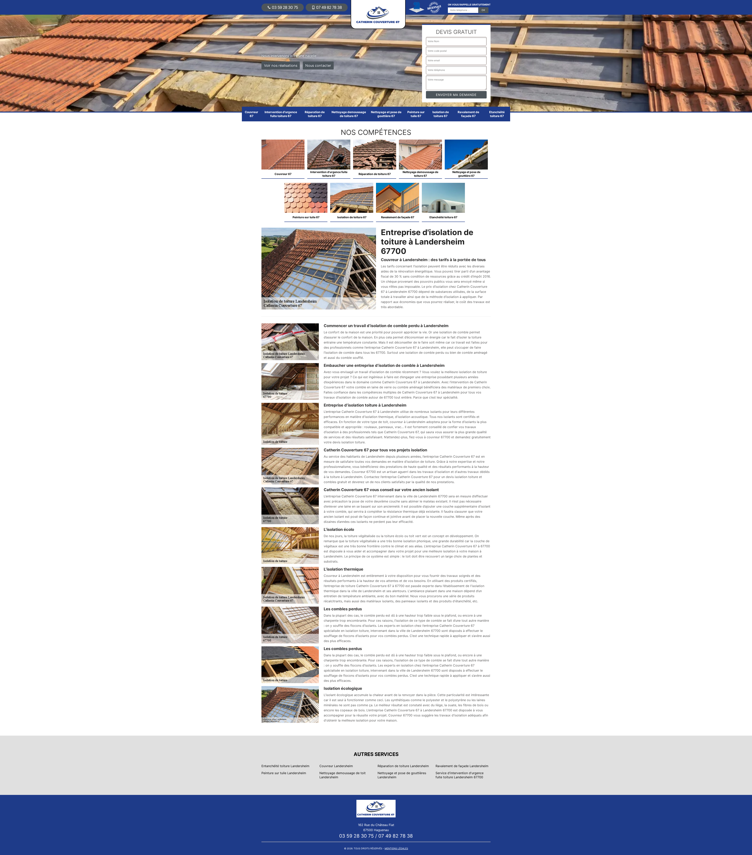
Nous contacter (318, 65)
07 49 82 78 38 (329, 7)
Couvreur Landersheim (336, 766)
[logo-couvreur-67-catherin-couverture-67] (376, 808)
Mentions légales (396, 848)
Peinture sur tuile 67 (416, 114)
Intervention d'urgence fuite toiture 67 (281, 114)
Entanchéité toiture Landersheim (285, 766)
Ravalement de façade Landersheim (462, 766)
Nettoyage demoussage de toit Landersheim (342, 775)
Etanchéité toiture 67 (497, 114)
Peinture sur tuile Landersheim (283, 773)
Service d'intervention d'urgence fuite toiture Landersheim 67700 (460, 775)
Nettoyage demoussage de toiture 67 (349, 114)
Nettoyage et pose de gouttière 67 (386, 114)
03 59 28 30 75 (285, 7)
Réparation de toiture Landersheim (403, 766)
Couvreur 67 (251, 114)
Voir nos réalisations (280, 65)
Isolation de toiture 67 (440, 114)
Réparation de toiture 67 (315, 114)
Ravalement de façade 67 (468, 114)
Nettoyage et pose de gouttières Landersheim (402, 775)
